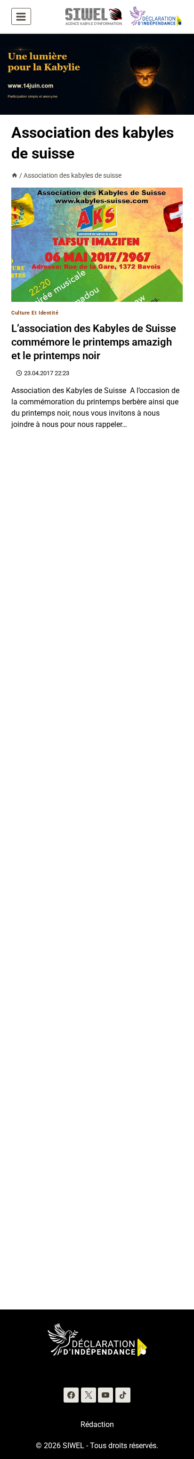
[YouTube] (105, 1395)
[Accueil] (14, 175)
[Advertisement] (97, 875)
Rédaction (97, 1424)
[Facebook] (71, 1395)
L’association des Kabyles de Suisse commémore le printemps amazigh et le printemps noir (93, 342)
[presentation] (97, 245)
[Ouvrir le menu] (21, 16)
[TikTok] (122, 1395)
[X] (88, 1395)
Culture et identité (34, 313)
